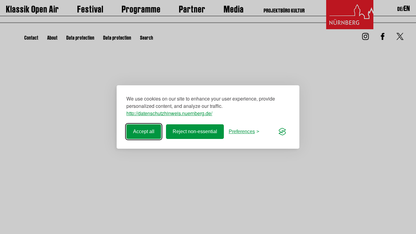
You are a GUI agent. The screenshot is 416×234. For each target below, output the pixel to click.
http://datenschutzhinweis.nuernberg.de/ (169, 113)
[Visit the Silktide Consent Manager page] (282, 131)
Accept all (143, 131)
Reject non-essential (195, 131)
